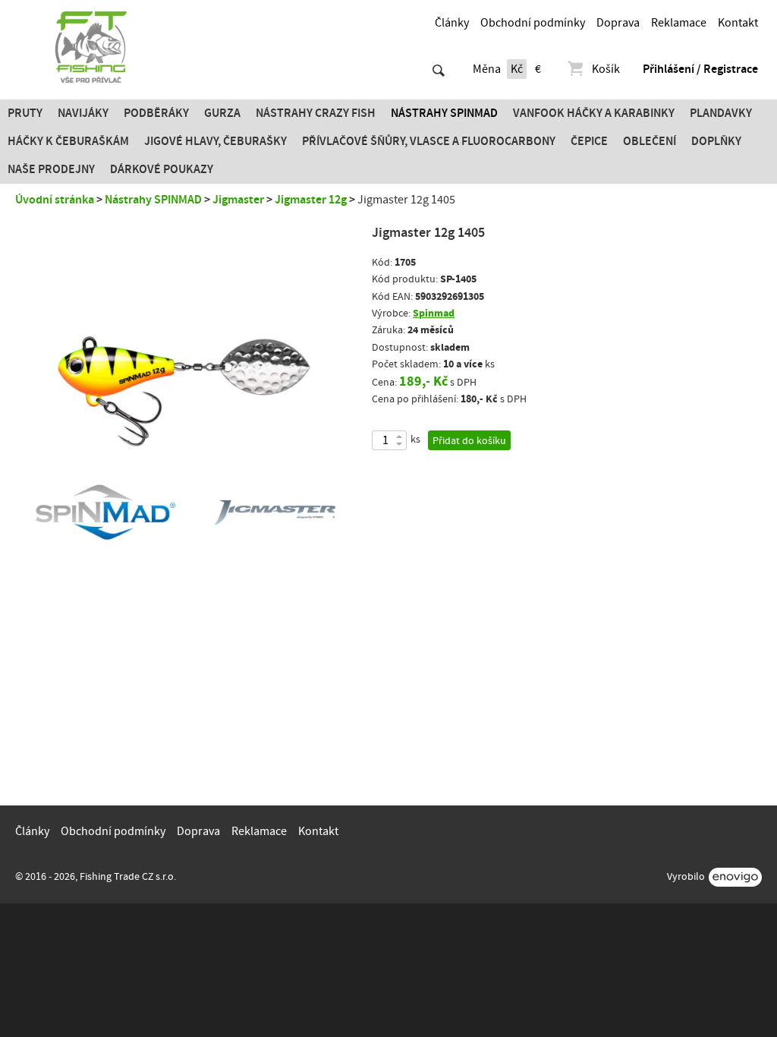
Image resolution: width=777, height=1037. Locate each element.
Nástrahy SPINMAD (444, 113)
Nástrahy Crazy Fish (316, 113)
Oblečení (649, 141)
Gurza (222, 113)
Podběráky (156, 113)
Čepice (589, 141)
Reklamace (678, 23)
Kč (517, 69)
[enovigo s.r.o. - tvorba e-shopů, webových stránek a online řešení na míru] (735, 877)
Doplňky (716, 141)
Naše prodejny (51, 169)
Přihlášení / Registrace (700, 69)
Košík (606, 69)
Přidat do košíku (469, 441)
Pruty (25, 113)
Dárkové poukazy (161, 169)
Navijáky (83, 113)
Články (452, 23)
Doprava (618, 23)
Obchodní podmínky (532, 23)
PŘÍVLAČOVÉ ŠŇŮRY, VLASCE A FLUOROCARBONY (428, 141)
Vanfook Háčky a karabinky (594, 113)
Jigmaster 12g (311, 199)
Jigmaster (238, 199)
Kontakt (738, 23)
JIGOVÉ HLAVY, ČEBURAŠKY (215, 141)
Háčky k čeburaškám (68, 141)
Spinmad (434, 313)
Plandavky (721, 113)
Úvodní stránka (54, 199)
